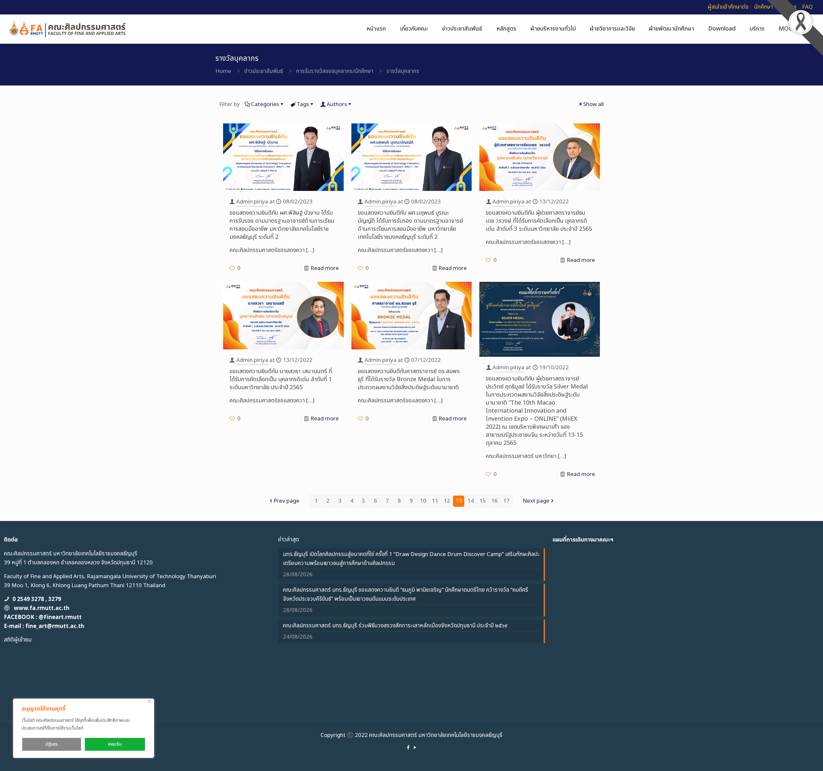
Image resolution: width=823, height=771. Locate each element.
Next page (536, 501)
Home (223, 71)
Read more (325, 268)
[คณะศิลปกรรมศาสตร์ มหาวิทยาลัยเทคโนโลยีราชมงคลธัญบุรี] (68, 28)
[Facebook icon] (408, 747)
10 (423, 501)
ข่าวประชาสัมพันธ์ (263, 71)
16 (494, 501)
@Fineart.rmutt (60, 617)
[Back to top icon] (792, 758)
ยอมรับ (115, 744)
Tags (303, 104)
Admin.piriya (252, 202)
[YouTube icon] (414, 747)
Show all (593, 104)
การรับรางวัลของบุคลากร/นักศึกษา (334, 71)
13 (459, 501)
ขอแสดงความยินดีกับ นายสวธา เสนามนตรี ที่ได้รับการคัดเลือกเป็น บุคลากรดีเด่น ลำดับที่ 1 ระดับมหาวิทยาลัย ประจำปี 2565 (281, 379)
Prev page (286, 501)
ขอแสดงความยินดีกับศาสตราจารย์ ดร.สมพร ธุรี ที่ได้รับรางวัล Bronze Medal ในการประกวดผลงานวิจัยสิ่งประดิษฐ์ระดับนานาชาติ (409, 379)
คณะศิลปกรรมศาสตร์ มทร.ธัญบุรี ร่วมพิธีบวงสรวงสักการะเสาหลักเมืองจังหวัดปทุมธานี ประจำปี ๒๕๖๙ (395, 626)
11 (435, 501)
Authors (337, 104)
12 (447, 501)
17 (506, 501)
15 (482, 501)
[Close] (150, 701)
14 (470, 501)
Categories (265, 104)
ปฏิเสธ (51, 744)
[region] (83, 728)
